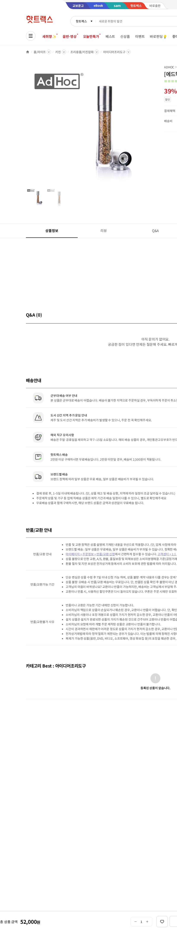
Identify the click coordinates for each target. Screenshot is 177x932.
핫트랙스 (81, 21)
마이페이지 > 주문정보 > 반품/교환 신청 (90, 554)
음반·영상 (69, 36)
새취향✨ (49, 36)
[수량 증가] (147, 921)
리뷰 (103, 230)
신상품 (125, 36)
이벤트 (140, 36)
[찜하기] (162, 921)
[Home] (27, 52)
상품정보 (51, 230)
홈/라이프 (40, 52)
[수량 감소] (135, 921)
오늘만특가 (91, 36)
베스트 (110, 36)
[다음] (146, 126)
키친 (58, 52)
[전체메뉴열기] (30, 36)
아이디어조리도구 (114, 52)
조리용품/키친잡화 (82, 52)
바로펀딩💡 (158, 36)
